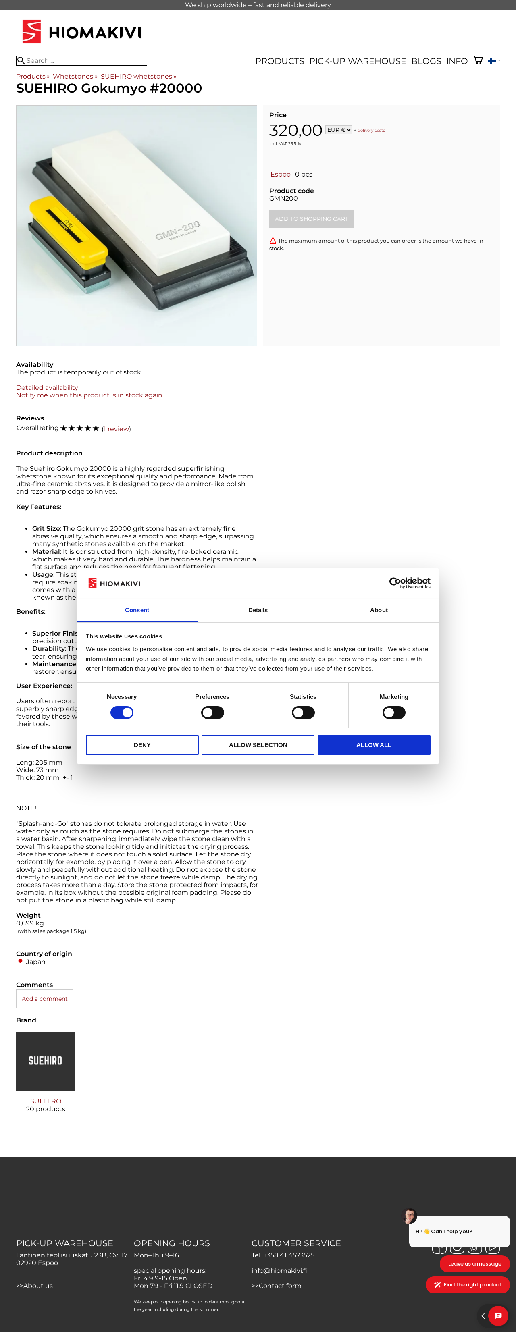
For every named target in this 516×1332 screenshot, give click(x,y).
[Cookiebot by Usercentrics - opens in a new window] (395, 583)
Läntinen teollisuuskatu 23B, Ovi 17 (71, 1255)
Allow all (373, 744)
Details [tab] (258, 609)
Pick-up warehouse (357, 61)
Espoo (280, 174)
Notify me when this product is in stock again (89, 395)
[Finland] (494, 62)
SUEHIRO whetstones (139, 76)
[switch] (212, 712)
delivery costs (371, 130)
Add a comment (45, 998)
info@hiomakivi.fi (279, 1270)
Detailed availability (47, 387)
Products (279, 61)
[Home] (81, 44)
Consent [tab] (137, 609)
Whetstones (75, 76)
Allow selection (258, 744)
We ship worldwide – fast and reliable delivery (258, 5)
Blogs (426, 61)
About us (38, 1286)
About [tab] (379, 609)
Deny (142, 744)
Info (457, 61)
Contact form (280, 1286)
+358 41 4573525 (288, 1255)
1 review (116, 429)
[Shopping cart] (478, 61)
